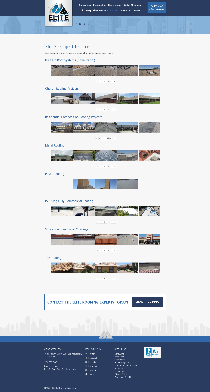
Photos (114, 10)
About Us (125, 10)
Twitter (91, 354)
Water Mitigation (133, 5)
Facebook (92, 358)
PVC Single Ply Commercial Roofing (69, 201)
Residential (99, 5)
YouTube (92, 370)
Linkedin (92, 362)
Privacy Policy (120, 374)
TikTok (91, 374)
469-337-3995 (50, 361)
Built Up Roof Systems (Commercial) (70, 60)
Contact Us (119, 371)
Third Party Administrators (93, 10)
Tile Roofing (53, 258)
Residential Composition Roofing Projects (73, 117)
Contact (137, 10)
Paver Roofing (54, 174)
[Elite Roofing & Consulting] (58, 14)
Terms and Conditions (124, 377)
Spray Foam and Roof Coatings (66, 229)
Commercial (114, 5)
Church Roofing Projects (62, 88)
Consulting (85, 5)
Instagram (92, 366)
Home (117, 380)
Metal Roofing (55, 145)
